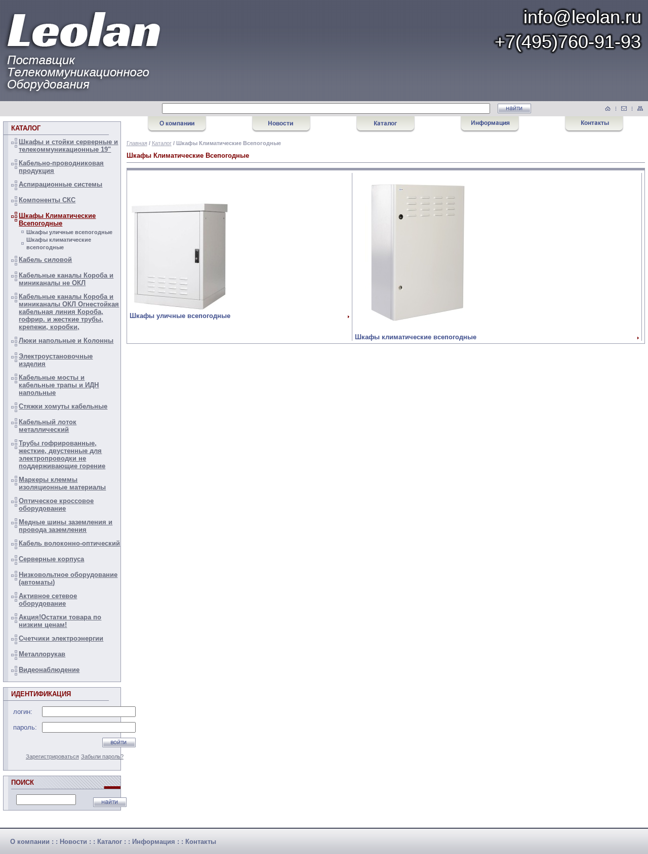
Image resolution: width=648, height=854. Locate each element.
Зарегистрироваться (52, 756)
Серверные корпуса (51, 559)
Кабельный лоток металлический (47, 425)
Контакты (200, 841)
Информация (153, 841)
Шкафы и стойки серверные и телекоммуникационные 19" (68, 145)
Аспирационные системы (60, 184)
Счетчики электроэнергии (61, 638)
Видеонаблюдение (49, 669)
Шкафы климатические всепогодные (415, 337)
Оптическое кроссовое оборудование (56, 504)
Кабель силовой (45, 259)
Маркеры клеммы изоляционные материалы (62, 483)
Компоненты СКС (47, 200)
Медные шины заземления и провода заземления (65, 525)
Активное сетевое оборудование (48, 599)
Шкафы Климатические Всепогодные (57, 219)
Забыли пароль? (102, 756)
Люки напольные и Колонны (66, 340)
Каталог (162, 143)
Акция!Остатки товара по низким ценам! (60, 620)
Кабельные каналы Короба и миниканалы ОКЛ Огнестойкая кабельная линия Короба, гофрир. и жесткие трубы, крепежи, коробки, (69, 312)
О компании (30, 841)
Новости (73, 841)
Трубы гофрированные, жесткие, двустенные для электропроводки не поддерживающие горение (62, 454)
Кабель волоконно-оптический (69, 543)
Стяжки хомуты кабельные (63, 406)
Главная (137, 143)
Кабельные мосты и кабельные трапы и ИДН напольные (59, 385)
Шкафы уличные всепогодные (69, 232)
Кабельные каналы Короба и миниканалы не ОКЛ (66, 279)
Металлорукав (42, 654)
